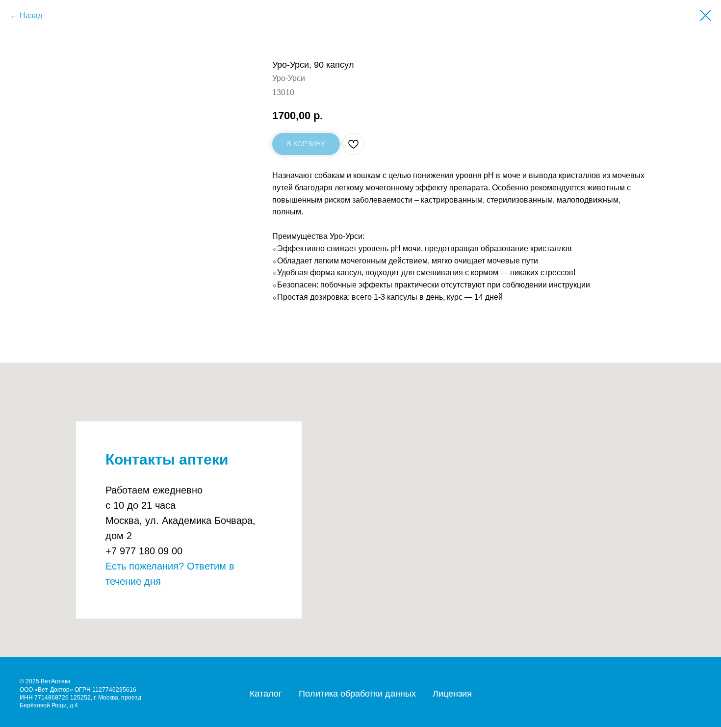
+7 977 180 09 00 (143, 550)
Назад (31, 15)
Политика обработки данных (357, 694)
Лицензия (452, 694)
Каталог (266, 694)
